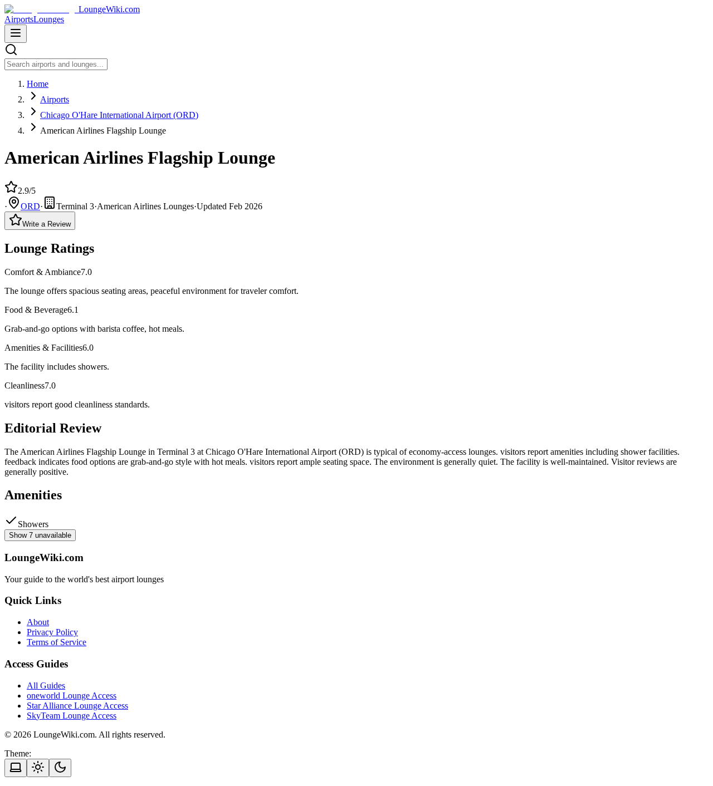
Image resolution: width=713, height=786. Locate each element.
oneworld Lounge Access (71, 695)
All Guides (46, 685)
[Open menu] (15, 33)
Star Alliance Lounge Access (77, 705)
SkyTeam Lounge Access (71, 715)
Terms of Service (56, 642)
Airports (18, 19)
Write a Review (46, 224)
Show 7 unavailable (40, 535)
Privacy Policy (52, 632)
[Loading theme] (15, 768)
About (38, 622)
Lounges (48, 19)
